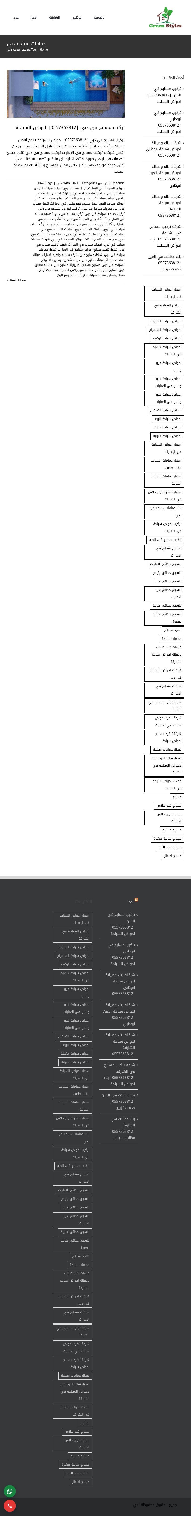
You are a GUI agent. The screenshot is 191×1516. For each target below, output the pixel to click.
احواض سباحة (53, 188)
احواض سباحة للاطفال (50, 198)
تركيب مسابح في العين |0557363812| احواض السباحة (163, 95)
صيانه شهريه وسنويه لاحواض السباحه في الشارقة (166, 765)
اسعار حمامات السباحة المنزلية (166, 480)
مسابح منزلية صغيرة (93, 275)
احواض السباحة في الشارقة (167, 309)
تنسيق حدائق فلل (168, 581)
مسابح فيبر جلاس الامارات (76, 270)
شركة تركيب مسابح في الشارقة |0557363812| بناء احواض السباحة (165, 236)
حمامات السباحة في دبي (57, 229)
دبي (59, 183)
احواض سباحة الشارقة (165, 321)
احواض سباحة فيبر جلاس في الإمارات (168, 382)
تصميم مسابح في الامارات (168, 552)
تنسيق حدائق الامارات (165, 564)
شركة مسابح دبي (91, 255)
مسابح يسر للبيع (67, 275)
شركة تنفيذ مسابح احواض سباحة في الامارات (87, 250)
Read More (17, 280)
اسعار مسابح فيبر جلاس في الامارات (74, 203)
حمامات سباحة (171, 639)
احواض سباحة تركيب (167, 338)
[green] (164, 8)
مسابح (96, 265)
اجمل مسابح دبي (75, 188)
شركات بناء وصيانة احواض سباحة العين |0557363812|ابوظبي (165, 176)
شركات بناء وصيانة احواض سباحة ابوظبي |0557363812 (163, 149)
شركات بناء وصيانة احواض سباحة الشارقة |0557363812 (166, 206)
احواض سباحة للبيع (112, 203)
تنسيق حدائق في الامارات (168, 593)
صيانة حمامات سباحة (167, 749)
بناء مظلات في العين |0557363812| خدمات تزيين (164, 263)
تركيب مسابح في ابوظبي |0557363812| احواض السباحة (167, 122)
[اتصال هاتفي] (10, 1506)
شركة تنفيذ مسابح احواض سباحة (168, 737)
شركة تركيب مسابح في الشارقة (164, 705)
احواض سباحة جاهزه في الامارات (167, 350)
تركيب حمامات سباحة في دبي (105, 214)
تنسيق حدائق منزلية (167, 605)
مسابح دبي (61, 265)
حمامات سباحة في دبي (82, 234)
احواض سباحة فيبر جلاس (168, 366)
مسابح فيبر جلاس (106, 270)
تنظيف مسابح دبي (61, 224)
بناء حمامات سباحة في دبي (99, 209)
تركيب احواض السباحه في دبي (59, 209)
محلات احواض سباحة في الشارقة (167, 784)
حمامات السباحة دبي (88, 229)
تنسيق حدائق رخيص (167, 573)
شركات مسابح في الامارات (85, 244)
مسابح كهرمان (48, 270)
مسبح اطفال (172, 856)
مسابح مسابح (116, 275)
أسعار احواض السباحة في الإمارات (166, 293)
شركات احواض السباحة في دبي (72, 239)
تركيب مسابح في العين (165, 540)
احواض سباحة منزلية (167, 436)
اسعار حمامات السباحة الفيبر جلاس (166, 464)
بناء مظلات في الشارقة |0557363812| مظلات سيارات (122, 1128)
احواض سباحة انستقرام (165, 330)
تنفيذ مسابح (172, 630)
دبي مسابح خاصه (106, 239)
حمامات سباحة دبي (112, 234)
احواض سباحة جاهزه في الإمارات (84, 193)
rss (130, 902)
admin (120, 183)
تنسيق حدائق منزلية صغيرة (167, 618)
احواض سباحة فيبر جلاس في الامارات (90, 198)
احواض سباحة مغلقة (167, 427)
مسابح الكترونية (80, 265)
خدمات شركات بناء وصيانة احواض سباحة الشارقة (166, 654)
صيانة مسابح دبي (93, 260)
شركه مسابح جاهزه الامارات (60, 255)
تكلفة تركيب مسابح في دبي (94, 224)
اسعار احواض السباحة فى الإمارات (166, 448)
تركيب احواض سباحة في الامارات (167, 527)
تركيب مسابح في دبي (68, 214)
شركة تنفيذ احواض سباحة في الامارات (168, 721)
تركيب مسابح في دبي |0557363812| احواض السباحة (70, 127)
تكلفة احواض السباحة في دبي (86, 219)
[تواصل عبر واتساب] (10, 1491)
